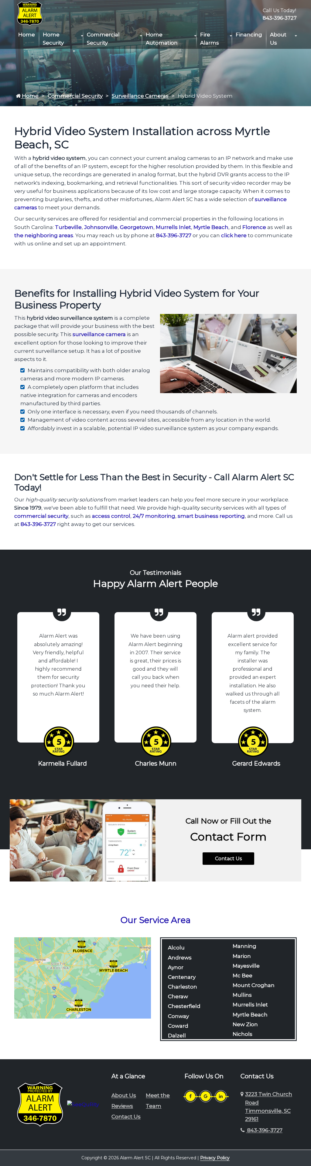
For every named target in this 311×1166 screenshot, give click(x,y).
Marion (242, 956)
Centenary (182, 977)
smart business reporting (211, 516)
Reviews (122, 1106)
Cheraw (178, 996)
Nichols (242, 1034)
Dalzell (177, 1036)
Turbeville (68, 227)
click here (234, 235)
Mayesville (246, 966)
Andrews (180, 958)
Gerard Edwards (256, 763)
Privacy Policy (215, 1158)
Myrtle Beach (210, 227)
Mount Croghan (254, 985)
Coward (178, 1026)
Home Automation (162, 39)
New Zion (245, 1024)
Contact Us (228, 858)
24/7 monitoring (154, 516)
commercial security (41, 516)
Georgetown (136, 227)
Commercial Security (103, 39)
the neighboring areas (43, 235)
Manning (244, 946)
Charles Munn (155, 763)
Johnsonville (101, 227)
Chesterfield (184, 1006)
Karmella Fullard (62, 763)
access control (111, 516)
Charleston (182, 987)
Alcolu (176, 948)
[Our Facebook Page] (190, 1096)
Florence (254, 227)
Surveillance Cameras (140, 96)
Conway (178, 1016)
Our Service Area (156, 920)
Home (26, 35)
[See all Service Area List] (82, 978)
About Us (278, 39)
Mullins (242, 995)
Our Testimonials (155, 572)
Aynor (175, 967)
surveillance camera (99, 334)
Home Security (53, 39)
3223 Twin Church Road (268, 1106)
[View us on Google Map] (243, 1106)
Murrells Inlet (173, 227)
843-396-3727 (280, 18)
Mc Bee (242, 975)
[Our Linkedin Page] (221, 1096)
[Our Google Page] (206, 1096)
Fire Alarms (209, 39)
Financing (249, 35)
